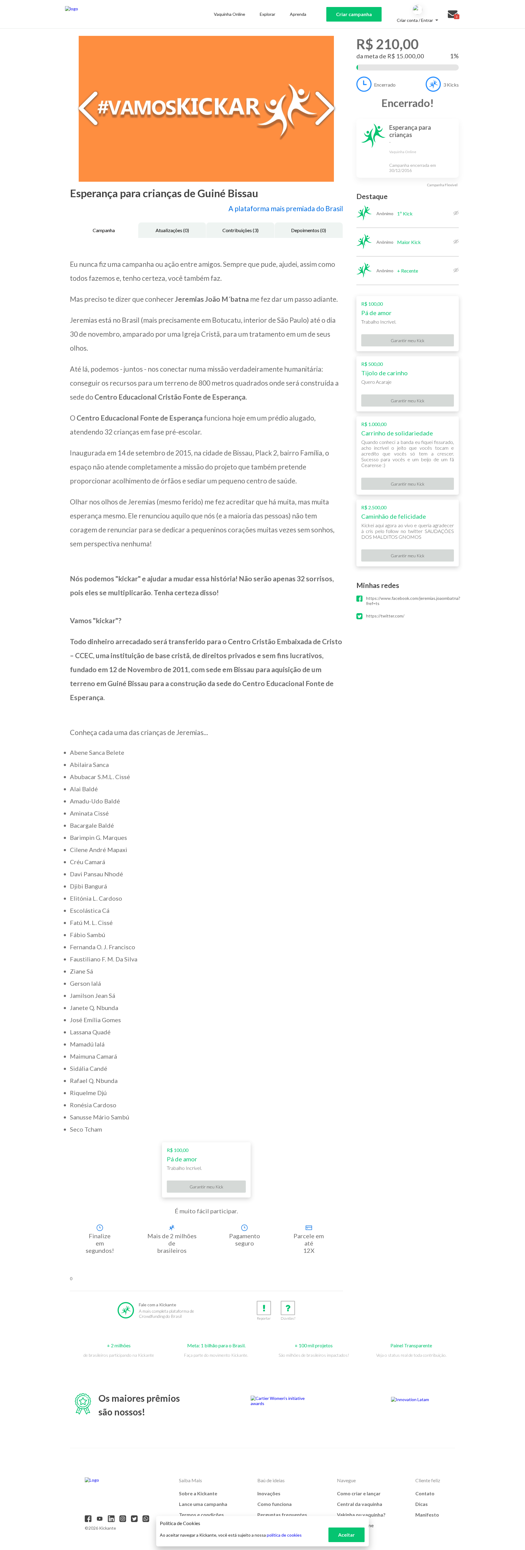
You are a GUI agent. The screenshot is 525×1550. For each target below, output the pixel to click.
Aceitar (346, 1535)
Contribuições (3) (240, 230)
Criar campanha (354, 14)
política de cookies (284, 1535)
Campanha (104, 230)
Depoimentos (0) (308, 230)
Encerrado (385, 85)
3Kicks (451, 85)
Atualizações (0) (172, 230)
